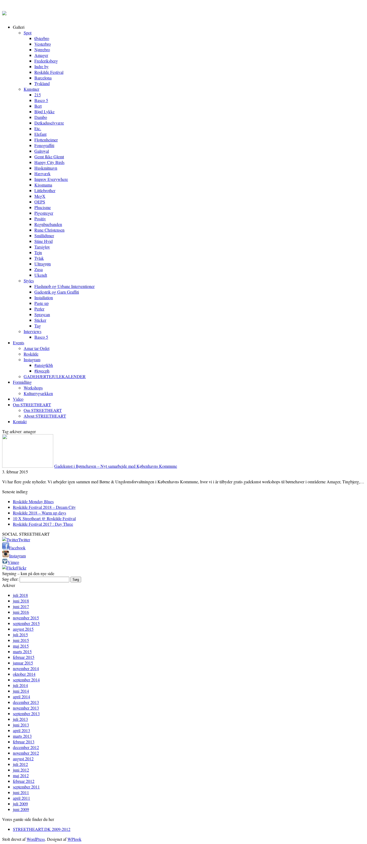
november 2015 (26, 617)
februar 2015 (23, 657)
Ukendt (40, 275)
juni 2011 (21, 792)
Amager (41, 55)
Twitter (24, 539)
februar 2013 (23, 741)
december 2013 (26, 702)
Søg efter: (10, 579)
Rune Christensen (49, 230)
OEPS (39, 201)
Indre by (41, 66)
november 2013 (26, 708)
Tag (37, 325)
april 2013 (21, 730)
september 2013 (26, 713)
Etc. (37, 128)
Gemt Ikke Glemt (49, 156)
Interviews (32, 331)
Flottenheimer (46, 140)
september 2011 (26, 787)
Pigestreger (43, 213)
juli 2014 (20, 685)
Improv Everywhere (51, 179)
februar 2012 (23, 781)
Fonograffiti (44, 145)
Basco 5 (41, 100)
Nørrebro (42, 49)
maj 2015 (21, 646)
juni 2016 (21, 612)
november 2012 (26, 753)
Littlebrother (44, 190)
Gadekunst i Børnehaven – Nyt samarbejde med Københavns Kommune (115, 466)
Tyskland (42, 83)
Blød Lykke (44, 111)
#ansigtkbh (43, 365)
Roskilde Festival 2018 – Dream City (44, 507)
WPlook (74, 839)
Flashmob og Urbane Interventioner (64, 286)
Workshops (33, 387)
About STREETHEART (45, 416)
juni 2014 (21, 691)
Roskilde (31, 354)
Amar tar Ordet (36, 348)
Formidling (22, 382)
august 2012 (23, 758)
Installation (43, 297)
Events (18, 342)
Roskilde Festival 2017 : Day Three (43, 524)
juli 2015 (20, 634)
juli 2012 (20, 764)
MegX (39, 196)
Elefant (40, 134)
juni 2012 (21, 770)
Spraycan (42, 314)
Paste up (41, 303)
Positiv (40, 218)
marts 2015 (22, 651)
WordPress (36, 839)
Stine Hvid (43, 241)
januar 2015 (23, 663)
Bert (38, 106)
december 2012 (26, 747)
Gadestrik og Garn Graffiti (56, 292)
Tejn (38, 252)
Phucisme (42, 207)
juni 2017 (21, 606)
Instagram (32, 359)
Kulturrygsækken (38, 393)
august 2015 (23, 629)
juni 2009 (21, 809)
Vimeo (13, 562)
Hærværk (42, 173)
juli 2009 (20, 803)
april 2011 (21, 798)
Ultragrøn (42, 263)
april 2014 (21, 696)
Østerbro (41, 38)
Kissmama (43, 185)
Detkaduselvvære (49, 123)
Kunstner (31, 89)
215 (37, 94)
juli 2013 (20, 719)
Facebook (17, 547)
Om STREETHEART (32, 404)
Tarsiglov (42, 247)
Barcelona (43, 78)
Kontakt (20, 421)
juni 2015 (21, 640)
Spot (27, 32)
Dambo (40, 117)
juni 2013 (21, 725)
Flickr (21, 568)
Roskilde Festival (48, 72)
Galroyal (41, 151)
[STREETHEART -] (4, 12)
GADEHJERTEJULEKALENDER (55, 376)
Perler (39, 309)
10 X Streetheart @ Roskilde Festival (44, 518)
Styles (29, 280)
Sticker (40, 320)
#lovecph (41, 371)
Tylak (39, 258)
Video (18, 399)
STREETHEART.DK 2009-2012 (41, 829)
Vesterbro (42, 44)
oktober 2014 (24, 674)
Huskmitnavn (45, 168)
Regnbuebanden (48, 224)
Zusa (38, 269)
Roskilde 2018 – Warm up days (39, 513)
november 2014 (26, 668)
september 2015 (26, 623)
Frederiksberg (46, 61)
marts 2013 (22, 736)
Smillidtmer (44, 235)
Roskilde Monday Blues (33, 501)
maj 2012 (21, 775)
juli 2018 (20, 595)
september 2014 (26, 679)
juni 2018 (21, 601)
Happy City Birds (49, 162)
